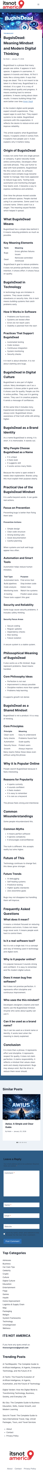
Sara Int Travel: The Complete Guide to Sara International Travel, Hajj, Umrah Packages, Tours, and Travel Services (20, 1418)
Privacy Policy (12, 1436)
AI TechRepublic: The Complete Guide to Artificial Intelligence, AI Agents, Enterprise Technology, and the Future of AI (21, 1367)
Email (8, 1216)
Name (8, 1205)
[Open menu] (38, 4)
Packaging (7, 1311)
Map (5, 1308)
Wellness (6, 1328)
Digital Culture (9, 1281)
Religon (6, 1315)
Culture (6, 1277)
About (9, 1429)
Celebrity (7, 1270)
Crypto (5, 1274)
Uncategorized (9, 1325)
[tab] (17, 1142)
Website (8, 1226)
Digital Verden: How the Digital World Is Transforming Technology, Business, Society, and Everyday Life (20, 1393)
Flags (5, 1291)
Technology (9, 33)
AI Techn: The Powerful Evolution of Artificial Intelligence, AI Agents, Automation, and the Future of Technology (21, 1380)
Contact (9, 1432)
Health (5, 1298)
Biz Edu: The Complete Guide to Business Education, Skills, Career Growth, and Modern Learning (21, 1405)
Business (7, 1264)
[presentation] (21, 1106)
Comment (10, 1173)
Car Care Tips (9, 1267)
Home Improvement (11, 1301)
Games (6, 1294)
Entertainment (9, 1287)
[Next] (37, 1117)
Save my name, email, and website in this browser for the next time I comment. (22, 1234)
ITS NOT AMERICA (16, 1336)
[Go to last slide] (6, 1117)
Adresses (7, 1260)
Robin (8, 59)
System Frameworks (12, 1318)
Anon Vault (28, 101)
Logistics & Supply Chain (13, 1304)
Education (7, 1284)
